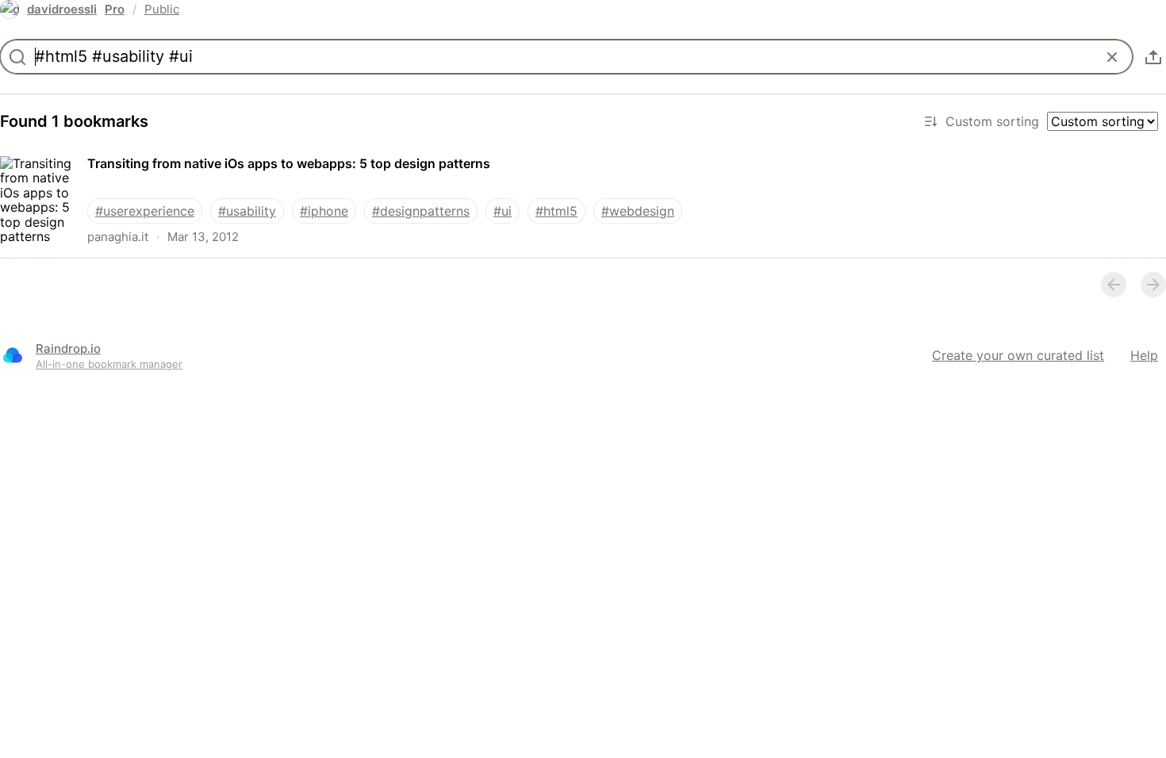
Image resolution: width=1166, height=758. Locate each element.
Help (1144, 355)
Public (161, 9)
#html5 (556, 211)
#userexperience (144, 211)
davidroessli (76, 9)
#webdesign (637, 211)
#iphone (324, 211)
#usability (247, 211)
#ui (502, 211)
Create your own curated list (1018, 355)
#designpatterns (421, 211)
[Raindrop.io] (12, 355)
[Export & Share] (1153, 57)
